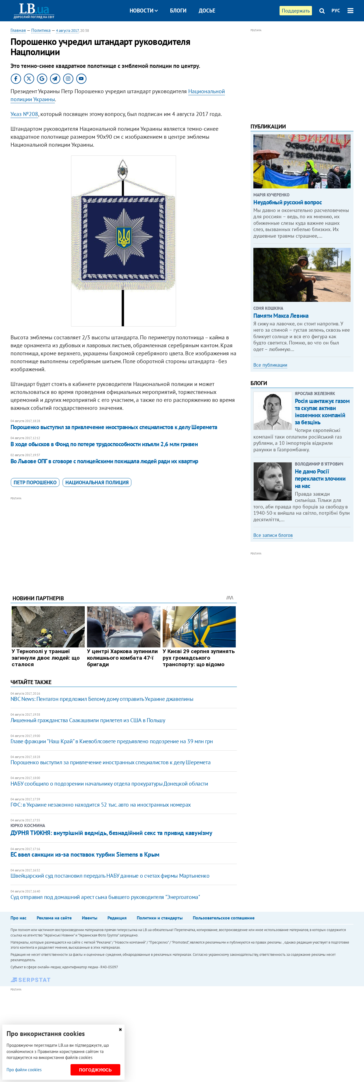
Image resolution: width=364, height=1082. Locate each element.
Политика (41, 30)
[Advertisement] (124, 541)
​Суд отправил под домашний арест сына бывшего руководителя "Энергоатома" (105, 897)
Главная (18, 30)
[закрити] (120, 1029)
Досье (207, 10)
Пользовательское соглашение (224, 918)
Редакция (117, 918)
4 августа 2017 (67, 30)
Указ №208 (24, 114)
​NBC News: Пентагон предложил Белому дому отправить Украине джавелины (102, 699)
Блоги (178, 10)
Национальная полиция (97, 482)
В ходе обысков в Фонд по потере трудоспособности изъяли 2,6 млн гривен (104, 444)
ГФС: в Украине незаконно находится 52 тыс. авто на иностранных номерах (101, 804)
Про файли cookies (24, 1069)
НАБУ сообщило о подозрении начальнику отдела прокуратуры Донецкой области (109, 783)
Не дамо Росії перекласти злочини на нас (320, 478)
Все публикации (270, 365)
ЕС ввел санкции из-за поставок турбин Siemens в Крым (85, 854)
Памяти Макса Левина (280, 315)
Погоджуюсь (95, 1070)
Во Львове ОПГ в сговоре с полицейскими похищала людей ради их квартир (104, 461)
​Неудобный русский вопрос (287, 202)
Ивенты (89, 918)
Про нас (18, 918)
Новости (142, 10)
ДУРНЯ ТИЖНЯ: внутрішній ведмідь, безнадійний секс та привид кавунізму (111, 833)
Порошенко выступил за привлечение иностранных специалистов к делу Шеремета (114, 427)
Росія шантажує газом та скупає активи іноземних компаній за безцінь (322, 411)
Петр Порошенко (35, 482)
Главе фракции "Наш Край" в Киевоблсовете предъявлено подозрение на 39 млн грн (112, 741)
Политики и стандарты (160, 918)
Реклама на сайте (54, 918)
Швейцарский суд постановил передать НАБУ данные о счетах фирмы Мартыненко (110, 875)
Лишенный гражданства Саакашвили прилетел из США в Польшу (88, 720)
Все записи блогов (273, 535)
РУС (336, 10)
